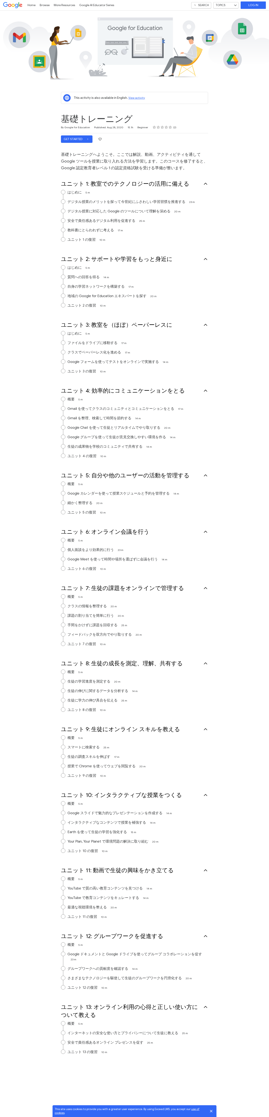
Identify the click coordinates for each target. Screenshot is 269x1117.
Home (32, 5)
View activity (136, 98)
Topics (220, 5)
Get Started (73, 139)
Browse (45, 5)
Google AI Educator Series (96, 5)
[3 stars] (162, 127)
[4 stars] (166, 127)
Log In (253, 5)
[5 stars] (170, 127)
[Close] (211, 1111)
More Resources (64, 5)
